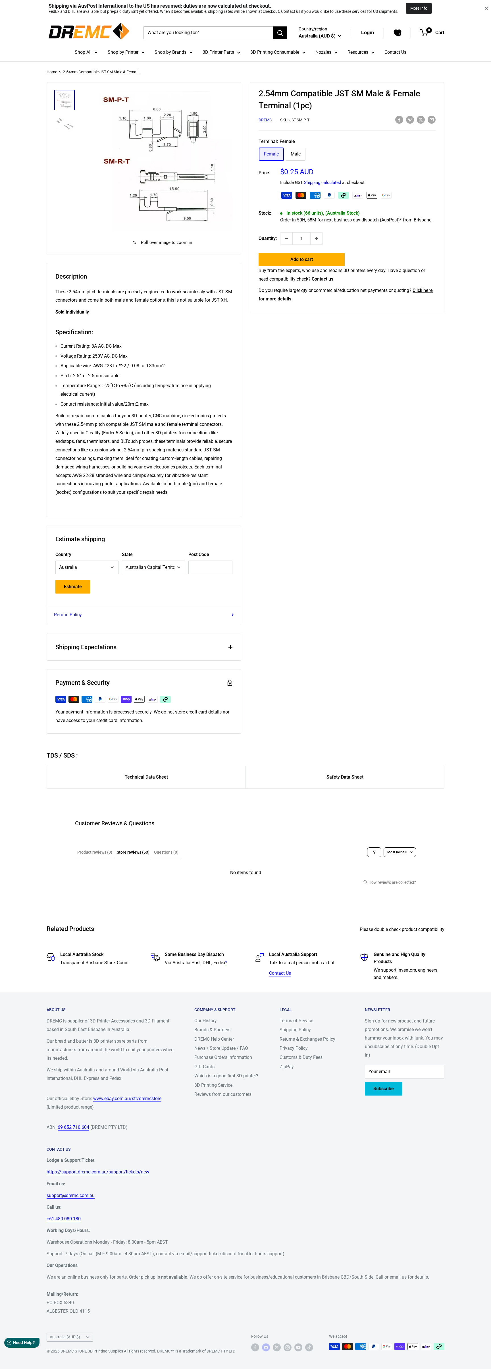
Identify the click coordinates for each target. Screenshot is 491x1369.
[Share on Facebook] (399, 119)
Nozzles (323, 52)
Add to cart (301, 259)
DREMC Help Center (214, 1039)
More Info (418, 8)
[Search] (280, 32)
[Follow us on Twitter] (277, 1347)
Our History (205, 1020)
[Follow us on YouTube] (298, 1347)
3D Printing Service (213, 1085)
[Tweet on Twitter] (421, 119)
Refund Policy (68, 614)
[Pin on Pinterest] (410, 119)
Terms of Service (296, 1020)
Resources (358, 52)
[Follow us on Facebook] (255, 1347)
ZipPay (287, 1066)
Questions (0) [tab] (166, 852)
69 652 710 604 (73, 1127)
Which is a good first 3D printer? (226, 1075)
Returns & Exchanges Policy (307, 1039)
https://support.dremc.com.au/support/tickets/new (98, 1172)
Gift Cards (204, 1066)
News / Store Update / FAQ (221, 1048)
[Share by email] (432, 119)
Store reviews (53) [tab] (133, 852)
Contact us (322, 279)
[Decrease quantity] (286, 238)
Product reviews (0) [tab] (94, 852)
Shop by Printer (123, 52)
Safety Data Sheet (344, 777)
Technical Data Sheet (146, 777)
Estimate (73, 586)
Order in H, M (356, 220)
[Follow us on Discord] (266, 1347)
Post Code (198, 554)
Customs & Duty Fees (301, 1057)
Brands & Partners (212, 1029)
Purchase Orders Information (223, 1057)
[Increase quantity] (317, 238)
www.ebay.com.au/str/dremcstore (127, 1098)
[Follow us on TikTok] (309, 1347)
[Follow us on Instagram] (288, 1347)
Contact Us (395, 52)
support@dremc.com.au (71, 1195)
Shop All (83, 52)
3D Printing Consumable (274, 52)
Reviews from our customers (222, 1094)
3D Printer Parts (218, 52)
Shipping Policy (295, 1029)
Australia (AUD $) (65, 1337)
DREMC (265, 120)
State (127, 554)
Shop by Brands (170, 52)
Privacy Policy (294, 1048)
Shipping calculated (322, 182)
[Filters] (374, 852)
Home (52, 72)
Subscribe (383, 1088)
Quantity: (268, 238)
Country (63, 554)
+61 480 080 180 (64, 1218)
